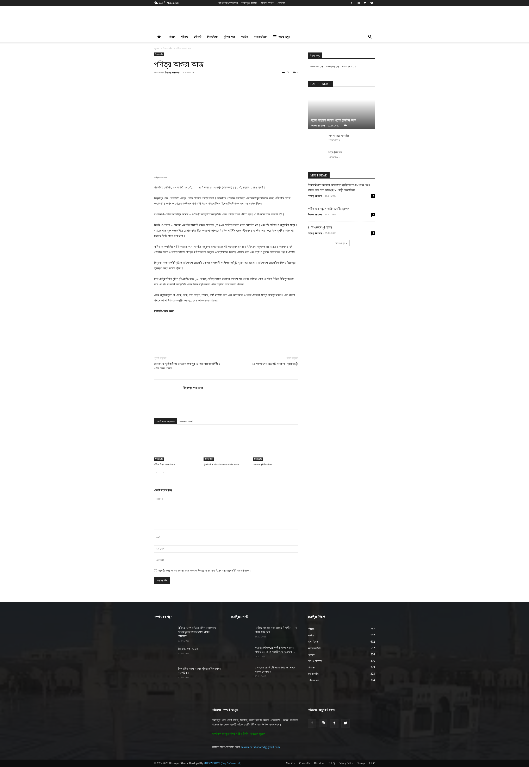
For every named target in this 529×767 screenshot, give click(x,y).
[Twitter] (372, 3)
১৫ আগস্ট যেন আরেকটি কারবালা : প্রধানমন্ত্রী (275, 364)
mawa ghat (349, 67)
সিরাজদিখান (212, 36)
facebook (316, 67)
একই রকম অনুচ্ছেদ (166, 421)
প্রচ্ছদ (156, 48)
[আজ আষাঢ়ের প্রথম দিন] (316, 139)
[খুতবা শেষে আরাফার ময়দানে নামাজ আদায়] (226, 445)
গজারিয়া (244, 36)
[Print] (238, 82)
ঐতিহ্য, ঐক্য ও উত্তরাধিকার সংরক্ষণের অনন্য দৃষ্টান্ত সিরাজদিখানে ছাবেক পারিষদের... (197, 632)
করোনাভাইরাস (260, 36)
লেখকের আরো (186, 421)
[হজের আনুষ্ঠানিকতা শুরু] (275, 445)
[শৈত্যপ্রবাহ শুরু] (316, 156)
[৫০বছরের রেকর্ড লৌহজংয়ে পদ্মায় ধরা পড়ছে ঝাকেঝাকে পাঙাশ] (241, 673)
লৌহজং (172, 36)
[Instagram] (358, 3)
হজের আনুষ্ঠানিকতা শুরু (262, 464)
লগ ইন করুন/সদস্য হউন (228, 2)
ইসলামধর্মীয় (167, 48)
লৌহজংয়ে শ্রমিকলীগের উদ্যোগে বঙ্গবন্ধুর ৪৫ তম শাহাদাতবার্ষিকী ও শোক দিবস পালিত (187, 366)
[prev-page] (156, 472)
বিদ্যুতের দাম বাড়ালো (188, 648)
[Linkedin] (219, 82)
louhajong (332, 67)
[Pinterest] (200, 82)
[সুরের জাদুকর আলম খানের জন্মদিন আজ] (341, 110)
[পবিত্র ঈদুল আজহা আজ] (176, 445)
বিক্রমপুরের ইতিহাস (249, 2)
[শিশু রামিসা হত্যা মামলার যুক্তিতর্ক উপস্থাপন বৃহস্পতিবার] (164, 674)
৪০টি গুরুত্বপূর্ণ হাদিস (320, 227)
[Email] (228, 82)
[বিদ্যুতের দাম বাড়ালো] (164, 654)
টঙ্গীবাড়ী (197, 36)
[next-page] (163, 472)
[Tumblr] (365, 3)
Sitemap (361, 763)
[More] (247, 82)
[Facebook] (351, 3)
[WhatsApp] (209, 82)
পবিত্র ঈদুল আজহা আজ (164, 464)
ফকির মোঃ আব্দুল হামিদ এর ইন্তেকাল (328, 209)
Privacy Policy (346, 763)
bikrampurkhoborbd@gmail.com (260, 747)
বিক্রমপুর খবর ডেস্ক (172, 72)
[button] (370, 37)
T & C (372, 763)
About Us (290, 763)
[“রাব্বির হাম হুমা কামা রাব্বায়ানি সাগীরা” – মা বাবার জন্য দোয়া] (241, 633)
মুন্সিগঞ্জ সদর (229, 36)
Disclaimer (319, 763)
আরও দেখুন (284, 36)
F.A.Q (332, 763)
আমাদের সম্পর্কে (267, 2)
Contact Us (304, 763)
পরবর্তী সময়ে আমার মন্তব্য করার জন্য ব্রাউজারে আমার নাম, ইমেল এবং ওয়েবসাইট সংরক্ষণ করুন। (204, 570)
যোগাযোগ (281, 2)
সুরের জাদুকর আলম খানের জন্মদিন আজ (333, 120)
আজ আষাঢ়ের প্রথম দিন (339, 135)
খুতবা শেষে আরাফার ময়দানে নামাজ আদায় (221, 464)
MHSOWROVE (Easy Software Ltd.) (222, 763)
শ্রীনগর (184, 36)
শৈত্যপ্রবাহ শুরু (335, 152)
